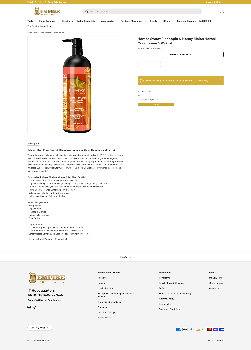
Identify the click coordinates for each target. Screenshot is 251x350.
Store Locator (104, 317)
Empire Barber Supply (41, 340)
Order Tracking (216, 283)
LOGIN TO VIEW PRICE (180, 54)
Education (102, 307)
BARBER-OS (205, 21)
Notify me (156, 105)
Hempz (141, 48)
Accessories (107, 21)
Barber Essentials (86, 21)
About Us (102, 277)
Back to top (125, 257)
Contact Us (164, 277)
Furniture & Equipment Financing (175, 293)
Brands (153, 21)
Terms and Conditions (169, 309)
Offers (166, 21)
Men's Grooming (47, 21)
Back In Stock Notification (171, 283)
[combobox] (142, 11)
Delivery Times (216, 277)
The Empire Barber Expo (39, 26)
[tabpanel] (76, 194)
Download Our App (107, 312)
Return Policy (165, 304)
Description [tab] (33, 143)
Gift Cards (214, 288)
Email (139, 95)
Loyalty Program (105, 288)
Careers (101, 283)
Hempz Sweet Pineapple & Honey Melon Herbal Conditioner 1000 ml (50, 33)
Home (29, 33)
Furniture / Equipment (132, 21)
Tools (30, 21)
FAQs (161, 288)
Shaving (66, 21)
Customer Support (186, 21)
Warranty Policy (166, 298)
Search (210, 340)
